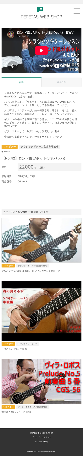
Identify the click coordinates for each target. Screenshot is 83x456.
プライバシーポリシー (41, 437)
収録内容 (61, 82)
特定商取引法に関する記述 (41, 433)
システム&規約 (41, 441)
